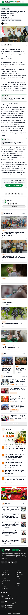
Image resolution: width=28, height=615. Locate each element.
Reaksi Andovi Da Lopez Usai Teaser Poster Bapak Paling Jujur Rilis (17, 398)
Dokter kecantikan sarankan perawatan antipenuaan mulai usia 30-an (12, 143)
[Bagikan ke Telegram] (8, 45)
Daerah (12, 384)
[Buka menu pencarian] (20, 2)
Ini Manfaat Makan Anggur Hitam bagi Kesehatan (12, 324)
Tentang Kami (5, 570)
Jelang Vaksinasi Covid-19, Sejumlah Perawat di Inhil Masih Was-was (11, 346)
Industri (18, 581)
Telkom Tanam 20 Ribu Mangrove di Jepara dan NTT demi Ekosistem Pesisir (6, 370)
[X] (13, 204)
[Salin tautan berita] (22, 194)
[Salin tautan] (11, 45)
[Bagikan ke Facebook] (2, 45)
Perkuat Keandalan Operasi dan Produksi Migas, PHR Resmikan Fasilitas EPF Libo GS (18, 417)
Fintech (18, 583)
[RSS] (15, 562)
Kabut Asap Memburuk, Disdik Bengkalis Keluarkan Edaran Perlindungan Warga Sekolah (10, 532)
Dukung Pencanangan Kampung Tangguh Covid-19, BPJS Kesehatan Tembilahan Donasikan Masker (13, 234)
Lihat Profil (13, 206)
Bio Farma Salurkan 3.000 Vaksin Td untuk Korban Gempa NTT (13, 99)
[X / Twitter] (12, 562)
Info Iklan (4, 586)
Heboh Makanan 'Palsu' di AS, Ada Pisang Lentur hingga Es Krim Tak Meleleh (17, 390)
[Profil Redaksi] (4, 201)
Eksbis (17, 366)
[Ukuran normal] (23, 45)
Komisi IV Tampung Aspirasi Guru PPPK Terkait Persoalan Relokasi (17, 381)
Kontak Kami (5, 588)
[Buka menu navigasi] (26, 1)
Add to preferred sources (14, 185)
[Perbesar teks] (26, 45)
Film (11, 401)
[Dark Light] (23, 2)
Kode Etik (4, 578)
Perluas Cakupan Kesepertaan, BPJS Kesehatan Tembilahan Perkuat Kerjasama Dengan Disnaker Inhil (13, 257)
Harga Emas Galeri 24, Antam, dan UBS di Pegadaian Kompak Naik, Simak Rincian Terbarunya (21, 371)
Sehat (10, 5)
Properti (18, 576)
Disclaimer (4, 584)
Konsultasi (21, 5)
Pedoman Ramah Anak (6, 581)
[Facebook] (8, 204)
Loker (18, 585)
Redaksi (6, 23)
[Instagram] (11, 204)
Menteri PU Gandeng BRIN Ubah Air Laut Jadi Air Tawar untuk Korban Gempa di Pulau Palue (15, 479)
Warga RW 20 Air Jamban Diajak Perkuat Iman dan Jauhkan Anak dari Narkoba (14, 472)
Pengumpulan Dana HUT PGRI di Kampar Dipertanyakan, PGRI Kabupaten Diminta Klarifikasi (14, 456)
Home (3, 8)
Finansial (19, 572)
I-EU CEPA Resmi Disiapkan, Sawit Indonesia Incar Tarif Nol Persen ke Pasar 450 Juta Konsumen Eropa (15, 448)
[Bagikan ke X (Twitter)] (15, 194)
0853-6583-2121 (8, 607)
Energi (18, 578)
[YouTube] (16, 204)
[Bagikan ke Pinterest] (19, 194)
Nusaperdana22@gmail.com (11, 603)
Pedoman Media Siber (6, 575)
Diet (15, 5)
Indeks (23, 213)
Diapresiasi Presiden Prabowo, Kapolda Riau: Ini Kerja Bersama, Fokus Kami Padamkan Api (14, 464)
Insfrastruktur (20, 574)
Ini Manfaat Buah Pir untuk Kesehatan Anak (13, 280)
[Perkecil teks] (20, 45)
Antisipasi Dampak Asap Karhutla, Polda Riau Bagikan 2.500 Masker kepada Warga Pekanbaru (11, 524)
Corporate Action (7, 366)
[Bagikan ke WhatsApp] (5, 45)
